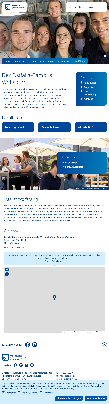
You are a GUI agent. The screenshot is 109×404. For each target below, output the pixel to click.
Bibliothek (71, 162)
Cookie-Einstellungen (54, 261)
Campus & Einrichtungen (43, 61)
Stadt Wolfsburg (31, 205)
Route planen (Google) (14, 247)
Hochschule (20, 61)
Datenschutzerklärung (63, 388)
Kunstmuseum (45, 217)
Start (7, 61)
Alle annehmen (96, 398)
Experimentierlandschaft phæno (79, 217)
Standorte (65, 61)
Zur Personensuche (68, 378)
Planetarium (25, 217)
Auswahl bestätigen (69, 398)
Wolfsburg (80, 61)
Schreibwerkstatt (75, 166)
